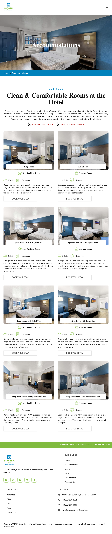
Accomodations (71, 464)
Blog (9, 499)
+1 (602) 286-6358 (69, 505)
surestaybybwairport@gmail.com (75, 510)
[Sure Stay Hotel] (9, 7)
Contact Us (11, 512)
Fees (9, 508)
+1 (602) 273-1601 (69, 500)
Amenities (11, 495)
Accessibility (70, 482)
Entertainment (70, 478)
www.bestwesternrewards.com (63, 524)
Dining (67, 469)
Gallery (68, 473)
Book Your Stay (20, 199)
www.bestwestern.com (87, 524)
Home (6, 73)
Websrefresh (9, 526)
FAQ (8, 503)
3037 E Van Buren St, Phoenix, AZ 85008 (79, 495)
